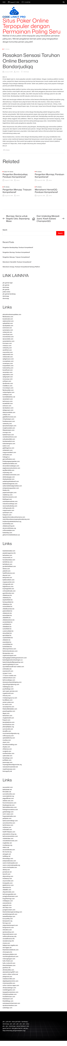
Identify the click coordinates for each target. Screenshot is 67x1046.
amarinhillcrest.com (9, 849)
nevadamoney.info (8, 941)
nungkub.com (7, 751)
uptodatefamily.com (9, 738)
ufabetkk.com (7, 889)
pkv (4, 1021)
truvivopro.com (7, 343)
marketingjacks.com (9, 990)
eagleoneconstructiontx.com (11, 468)
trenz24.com (6, 874)
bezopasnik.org (7, 921)
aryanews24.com (8, 671)
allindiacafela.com (8, 970)
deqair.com (6, 713)
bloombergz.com (8, 858)
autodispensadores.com (10, 501)
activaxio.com (7, 406)
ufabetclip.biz (7, 597)
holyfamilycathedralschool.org (12, 521)
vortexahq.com (7, 348)
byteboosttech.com (8, 580)
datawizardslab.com (9, 412)
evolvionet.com (7, 328)
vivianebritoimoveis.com (10, 840)
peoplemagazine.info (9, 553)
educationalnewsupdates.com (12, 314)
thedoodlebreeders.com (10, 709)
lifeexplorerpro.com (8, 430)
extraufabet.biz (7, 615)
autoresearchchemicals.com (11, 1003)
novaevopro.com (8, 363)
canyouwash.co (7, 557)
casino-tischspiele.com (10, 867)
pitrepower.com (7, 976)
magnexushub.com (9, 582)
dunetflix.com (7, 731)
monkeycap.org (7, 845)
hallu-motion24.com (9, 963)
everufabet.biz (7, 642)
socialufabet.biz (7, 622)
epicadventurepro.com (9, 426)
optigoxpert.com (8, 377)
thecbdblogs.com (8, 1001)
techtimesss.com (8, 825)
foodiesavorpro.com (9, 421)
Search (5, 230)
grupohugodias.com (9, 711)
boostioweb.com (8, 319)
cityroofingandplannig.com (11, 684)
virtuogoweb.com (8, 584)
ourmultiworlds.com (9, 794)
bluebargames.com (9, 805)
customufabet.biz (8, 631)
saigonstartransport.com (10, 925)
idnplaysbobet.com (8, 479)
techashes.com (7, 555)
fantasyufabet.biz (8, 602)
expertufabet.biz (8, 600)
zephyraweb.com (8, 354)
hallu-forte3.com (8, 961)
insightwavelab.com (9, 428)
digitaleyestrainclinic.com (10, 981)
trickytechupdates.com (10, 994)
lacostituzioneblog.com (10, 744)
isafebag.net (6, 856)
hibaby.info (6, 490)
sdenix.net (6, 847)
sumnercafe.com (8, 729)
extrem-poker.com (8, 702)
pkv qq (26, 1028)
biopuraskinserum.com (10, 934)
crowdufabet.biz (8, 644)
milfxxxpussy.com (8, 735)
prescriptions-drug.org (9, 834)
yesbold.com (6, 571)
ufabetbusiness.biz (8, 609)
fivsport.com (6, 720)
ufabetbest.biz (7, 626)
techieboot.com (7, 564)
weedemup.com (7, 495)
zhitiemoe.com (7, 749)
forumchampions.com (9, 803)
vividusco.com (7, 345)
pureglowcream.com (9, 910)
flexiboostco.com (8, 316)
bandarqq (25, 1021)
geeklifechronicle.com (9, 417)
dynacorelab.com (8, 339)
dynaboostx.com (8, 383)
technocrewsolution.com (10, 836)
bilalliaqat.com (7, 499)
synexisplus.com (8, 330)
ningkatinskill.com (8, 718)
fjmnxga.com (7, 923)
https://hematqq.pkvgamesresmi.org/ (14, 1030)
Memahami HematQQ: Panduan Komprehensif (46, 191)
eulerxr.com (6, 446)
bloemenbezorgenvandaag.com (12, 912)
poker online (6, 292)
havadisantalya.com (9, 560)
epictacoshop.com (8, 932)
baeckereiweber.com (9, 551)
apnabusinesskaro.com (10, 1005)
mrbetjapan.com (8, 901)
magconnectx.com (8, 510)
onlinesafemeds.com (9, 591)
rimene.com (6, 943)
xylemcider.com (7, 755)
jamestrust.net (7, 872)
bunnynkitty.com (8, 918)
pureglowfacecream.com (10, 896)
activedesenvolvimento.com (11, 475)
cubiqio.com (6, 414)
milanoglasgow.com (9, 959)
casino (5, 171)
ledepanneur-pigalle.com (10, 945)
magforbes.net (7, 843)
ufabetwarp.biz (7, 595)
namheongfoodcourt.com (10, 956)
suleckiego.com (7, 1008)
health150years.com (9, 832)
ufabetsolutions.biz (8, 620)
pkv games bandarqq (9, 294)
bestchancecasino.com (10, 497)
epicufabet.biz (7, 635)
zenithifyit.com (7, 350)
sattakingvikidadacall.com (11, 481)
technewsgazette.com (9, 894)
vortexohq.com (7, 423)
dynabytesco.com (8, 408)
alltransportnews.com (9, 649)
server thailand (20, 1026)
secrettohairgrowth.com (10, 914)
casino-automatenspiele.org (11, 865)
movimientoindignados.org (11, 733)
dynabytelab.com (8, 325)
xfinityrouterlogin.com (9, 987)
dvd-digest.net (7, 947)
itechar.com (6, 568)
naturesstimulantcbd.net (10, 767)
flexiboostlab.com (8, 390)
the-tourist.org (7, 852)
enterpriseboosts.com (9, 861)
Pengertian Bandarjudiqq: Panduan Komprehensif (15, 175)
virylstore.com (7, 827)
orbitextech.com (8, 450)
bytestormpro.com (8, 434)
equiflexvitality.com (8, 470)
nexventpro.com (7, 372)
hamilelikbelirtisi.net (9, 397)
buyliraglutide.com (8, 588)
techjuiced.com (7, 577)
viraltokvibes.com (8, 838)
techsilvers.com (7, 715)
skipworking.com (8, 876)
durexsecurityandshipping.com (12, 682)
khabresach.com (8, 999)
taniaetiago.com (8, 758)
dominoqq (6, 287)
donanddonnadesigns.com (11, 466)
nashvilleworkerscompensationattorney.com (16, 519)
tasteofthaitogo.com (9, 916)
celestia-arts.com (8, 800)
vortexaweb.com (8, 357)
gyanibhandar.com (8, 593)
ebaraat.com (6, 575)
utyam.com (6, 742)
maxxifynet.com (8, 334)
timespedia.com (8, 883)
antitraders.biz (7, 669)
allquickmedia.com (8, 892)
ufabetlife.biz (7, 617)
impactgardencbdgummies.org (12, 764)
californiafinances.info (9, 936)
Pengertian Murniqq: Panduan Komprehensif (49, 175)
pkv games (6, 49)
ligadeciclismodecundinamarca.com (14, 517)
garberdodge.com (8, 812)
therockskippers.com (9, 965)
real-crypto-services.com (10, 691)
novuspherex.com (8, 361)
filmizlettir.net (7, 792)
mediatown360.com (9, 979)
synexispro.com (7, 512)
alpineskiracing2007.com (10, 972)
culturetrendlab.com (9, 439)
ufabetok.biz (6, 640)
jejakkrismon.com (8, 885)
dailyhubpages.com (9, 477)
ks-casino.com (7, 704)
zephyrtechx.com (8, 374)
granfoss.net (6, 967)
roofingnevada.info (8, 508)
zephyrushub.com (8, 321)
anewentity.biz (7, 903)
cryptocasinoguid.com (9, 655)
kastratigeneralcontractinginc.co (13, 660)
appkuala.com (7, 905)
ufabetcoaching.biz (8, 526)
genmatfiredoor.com (9, 459)
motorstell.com (7, 829)
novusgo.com (7, 432)
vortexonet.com (7, 332)
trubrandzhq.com (8, 368)
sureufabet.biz (7, 629)
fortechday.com (7, 532)
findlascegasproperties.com (11, 461)
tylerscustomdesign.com (10, 820)
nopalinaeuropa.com (9, 769)
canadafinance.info (9, 938)
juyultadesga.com (8, 689)
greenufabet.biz (7, 611)
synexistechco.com (8, 341)
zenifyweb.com (7, 454)
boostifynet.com (8, 370)
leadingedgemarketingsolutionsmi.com (15, 658)
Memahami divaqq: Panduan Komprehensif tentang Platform (21, 267)
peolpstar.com (7, 818)
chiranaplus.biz (7, 952)
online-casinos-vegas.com (11, 985)
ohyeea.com (6, 747)
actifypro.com (7, 381)
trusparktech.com (8, 365)
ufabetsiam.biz (7, 604)
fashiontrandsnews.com (10, 651)
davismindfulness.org (9, 528)
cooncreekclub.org (8, 796)
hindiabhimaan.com (9, 996)
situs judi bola (16, 1021)
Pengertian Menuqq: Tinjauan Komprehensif (17, 191)
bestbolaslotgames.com (10, 483)
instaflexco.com (7, 386)
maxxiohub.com (8, 352)
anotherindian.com (8, 753)
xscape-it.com (7, 673)
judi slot (8, 1021)
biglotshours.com (8, 586)
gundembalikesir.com (9, 566)
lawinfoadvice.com (8, 724)
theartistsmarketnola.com (10, 950)
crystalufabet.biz (8, 637)
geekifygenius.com (8, 448)
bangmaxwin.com (8, 927)
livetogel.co (6, 457)
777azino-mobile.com (9, 675)
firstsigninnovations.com (10, 809)
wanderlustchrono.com (10, 437)
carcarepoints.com (8, 707)
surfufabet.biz (7, 624)
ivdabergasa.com (8, 687)
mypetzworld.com (8, 693)
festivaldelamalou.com (10, 807)
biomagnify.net (7, 771)
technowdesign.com (9, 680)
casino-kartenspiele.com (10, 863)
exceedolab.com (8, 403)
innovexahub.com (8, 336)
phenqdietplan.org (8, 727)
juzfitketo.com (7, 760)
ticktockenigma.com (9, 443)
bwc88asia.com (7, 700)
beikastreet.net (7, 789)
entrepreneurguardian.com (11, 488)
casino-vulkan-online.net (10, 974)
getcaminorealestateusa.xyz (11, 535)
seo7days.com (7, 907)
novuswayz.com (8, 379)
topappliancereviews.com (10, 992)
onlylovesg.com (7, 472)
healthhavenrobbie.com (10, 463)
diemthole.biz (7, 887)
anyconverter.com (8, 881)
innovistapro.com (8, 388)
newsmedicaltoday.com (10, 506)
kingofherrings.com (9, 898)
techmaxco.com (8, 401)
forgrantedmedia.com (9, 816)
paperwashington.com (9, 492)
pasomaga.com (7, 762)
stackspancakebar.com (10, 954)
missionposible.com (9, 983)
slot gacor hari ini (17, 1028)
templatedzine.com (8, 722)
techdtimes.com (8, 562)
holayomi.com (7, 515)
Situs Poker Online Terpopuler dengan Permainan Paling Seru (32, 26)
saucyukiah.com (8, 787)
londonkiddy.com (8, 523)
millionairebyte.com (9, 530)
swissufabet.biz (7, 606)
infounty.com (7, 695)
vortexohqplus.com (8, 392)
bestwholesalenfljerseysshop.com (13, 662)
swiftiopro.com (7, 394)
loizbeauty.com (7, 878)
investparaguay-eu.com (10, 698)
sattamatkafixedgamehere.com (12, 486)
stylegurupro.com (8, 410)
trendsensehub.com (9, 441)
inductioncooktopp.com (10, 503)
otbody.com (6, 869)
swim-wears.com (8, 814)
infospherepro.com (8, 419)
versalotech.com (8, 399)
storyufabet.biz (7, 633)
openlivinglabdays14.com (10, 664)
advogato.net (7, 854)
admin (17, 71)
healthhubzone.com (9, 573)
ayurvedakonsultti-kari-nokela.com (13, 666)
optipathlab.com (8, 323)
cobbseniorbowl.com (9, 678)
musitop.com (7, 740)
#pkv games (6, 150)
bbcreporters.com (8, 653)
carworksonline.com (9, 823)
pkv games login (8, 283)
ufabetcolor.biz (7, 613)
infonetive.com (7, 930)
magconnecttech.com (9, 452)
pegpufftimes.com (8, 798)
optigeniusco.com (8, 359)
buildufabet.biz (7, 646)
